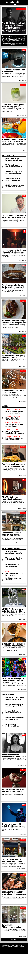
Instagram (16, 946)
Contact (4, 946)
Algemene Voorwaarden (17, 945)
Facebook (22, 946)
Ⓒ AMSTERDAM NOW (6, 945)
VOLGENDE (13, 940)
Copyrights (9, 946)
